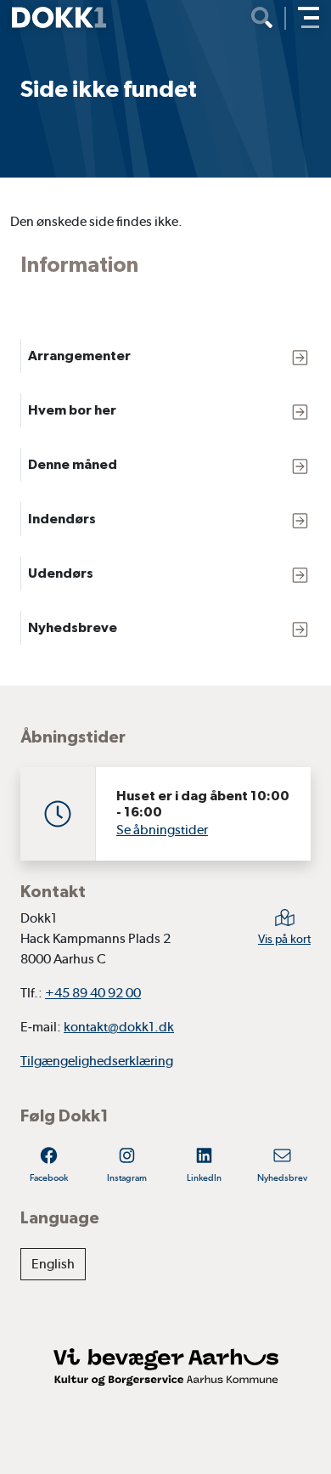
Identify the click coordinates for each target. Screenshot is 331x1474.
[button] (308, 17)
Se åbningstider (162, 830)
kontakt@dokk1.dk (119, 1027)
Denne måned (72, 464)
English (53, 1264)
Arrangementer (79, 355)
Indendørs (62, 519)
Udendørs (60, 573)
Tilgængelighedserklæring (96, 1061)
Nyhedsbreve (72, 627)
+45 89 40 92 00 (93, 993)
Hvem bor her (72, 410)
